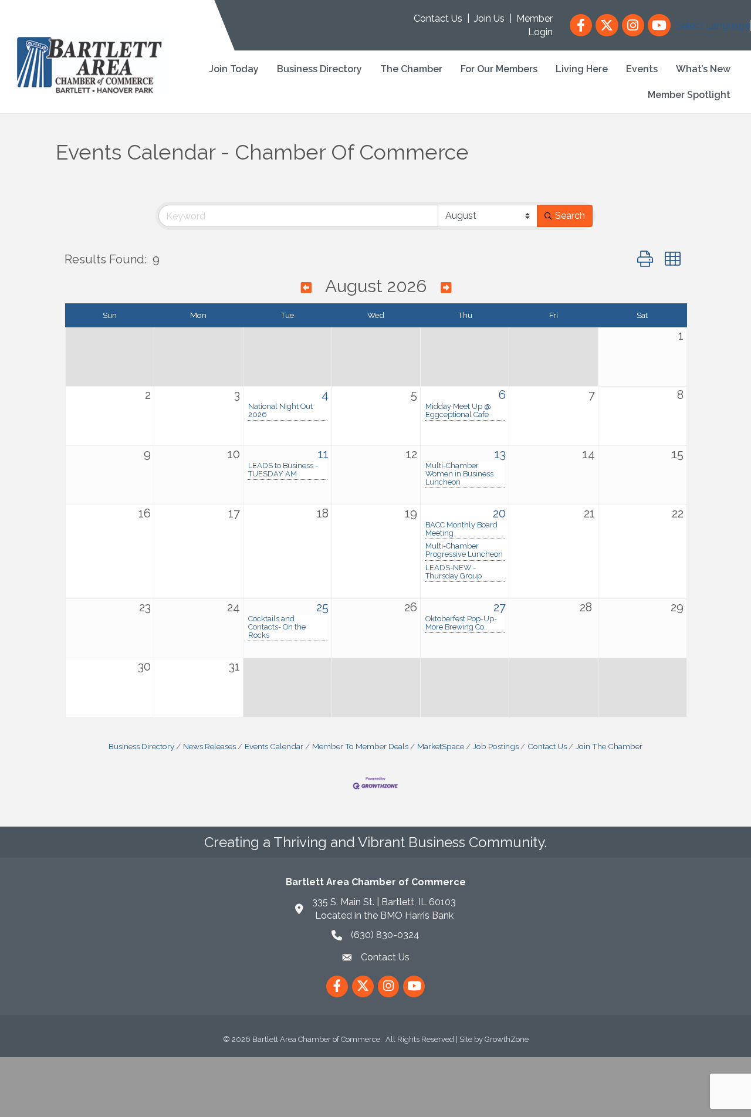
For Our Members (499, 69)
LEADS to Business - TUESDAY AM (283, 470)
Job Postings (496, 746)
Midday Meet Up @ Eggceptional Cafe (458, 410)
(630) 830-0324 (385, 934)
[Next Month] (446, 287)
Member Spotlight (689, 94)
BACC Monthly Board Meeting (461, 529)
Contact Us (438, 18)
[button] (645, 259)
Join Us (489, 18)
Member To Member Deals (360, 746)
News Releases (209, 746)
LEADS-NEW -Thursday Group (453, 572)
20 (499, 513)
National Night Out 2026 (280, 410)
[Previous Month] (306, 287)
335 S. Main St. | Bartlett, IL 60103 (384, 902)
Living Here (582, 69)
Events (642, 69)
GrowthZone (507, 1039)
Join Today (234, 69)
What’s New (703, 69)
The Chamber (411, 69)
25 (322, 607)
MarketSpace (440, 746)
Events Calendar (274, 746)
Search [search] (570, 215)
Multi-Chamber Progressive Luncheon (464, 550)
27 (499, 607)
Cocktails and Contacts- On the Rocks (277, 627)
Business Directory (319, 69)
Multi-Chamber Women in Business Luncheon (459, 474)
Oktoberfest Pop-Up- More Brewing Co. (461, 623)
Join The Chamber (609, 746)
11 (323, 454)
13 (500, 454)
